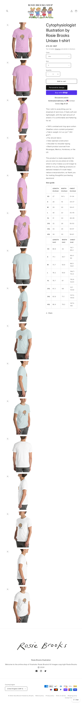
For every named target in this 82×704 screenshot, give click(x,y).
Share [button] (50, 313)
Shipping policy (72, 695)
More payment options (61, 97)
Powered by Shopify (28, 695)
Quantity (48, 70)
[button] (7, 11)
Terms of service (61, 695)
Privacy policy (50, 695)
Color (48, 52)
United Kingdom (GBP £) (15, 688)
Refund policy (40, 695)
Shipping (57, 49)
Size (47, 61)
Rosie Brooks (17, 695)
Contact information (71, 697)
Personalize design (56, 87)
